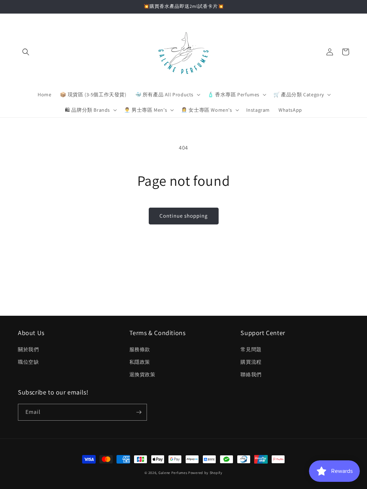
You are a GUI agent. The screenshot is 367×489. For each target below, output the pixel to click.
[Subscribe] (139, 412)
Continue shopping (183, 215)
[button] (26, 52)
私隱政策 (139, 362)
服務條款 (139, 349)
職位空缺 (28, 362)
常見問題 (250, 349)
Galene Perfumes (172, 472)
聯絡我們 (250, 374)
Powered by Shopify (205, 472)
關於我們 (28, 349)
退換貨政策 (142, 374)
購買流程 (250, 362)
